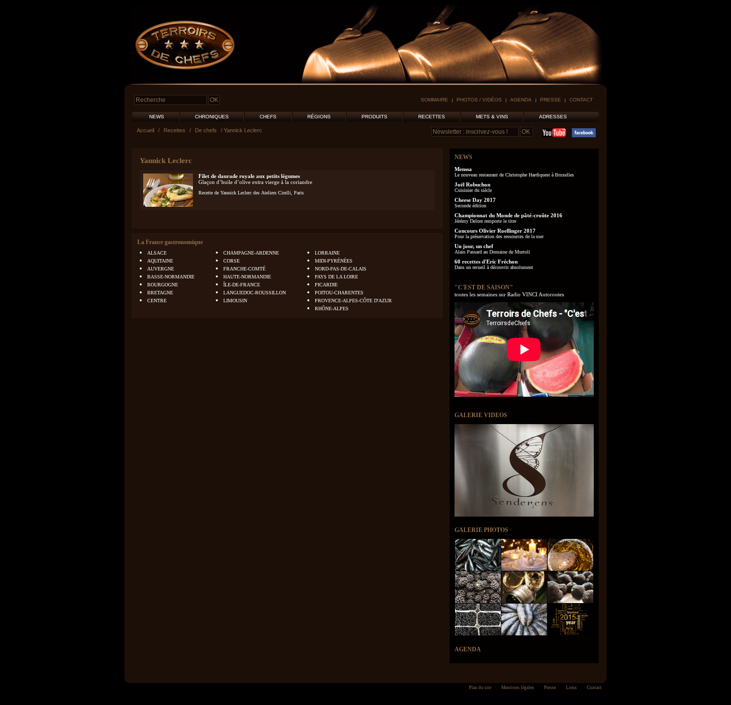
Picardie (326, 284)
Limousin (235, 300)
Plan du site (480, 687)
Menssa (463, 169)
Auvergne (160, 268)
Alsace (157, 253)
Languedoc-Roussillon (254, 292)
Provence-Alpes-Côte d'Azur (353, 300)
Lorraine (327, 253)
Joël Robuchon (472, 184)
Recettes (431, 116)
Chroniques (212, 116)
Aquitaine (160, 261)
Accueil (145, 130)
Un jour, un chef (474, 246)
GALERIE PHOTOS (481, 530)
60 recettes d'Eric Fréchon (486, 261)
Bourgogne (162, 284)
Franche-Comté (244, 268)
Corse (231, 261)
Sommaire (434, 99)
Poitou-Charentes (339, 292)
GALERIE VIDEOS (481, 415)
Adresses (553, 116)
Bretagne (160, 292)
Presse (550, 99)
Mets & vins (492, 116)
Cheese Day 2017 (475, 200)
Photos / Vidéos (479, 99)
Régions (319, 116)
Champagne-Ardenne (251, 253)
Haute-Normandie (247, 276)
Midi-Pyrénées (334, 261)
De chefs (206, 130)
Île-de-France (241, 284)
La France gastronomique (170, 242)
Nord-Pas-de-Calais (340, 268)
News (156, 116)
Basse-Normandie (170, 276)
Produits (374, 116)
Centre (157, 300)
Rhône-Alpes (332, 308)
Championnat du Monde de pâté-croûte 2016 (508, 215)
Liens (571, 687)
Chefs (268, 116)
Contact (581, 99)
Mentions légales (517, 687)
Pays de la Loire (336, 276)
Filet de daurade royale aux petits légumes (249, 176)
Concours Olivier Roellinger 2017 (495, 231)
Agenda (521, 99)
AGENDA (468, 649)
